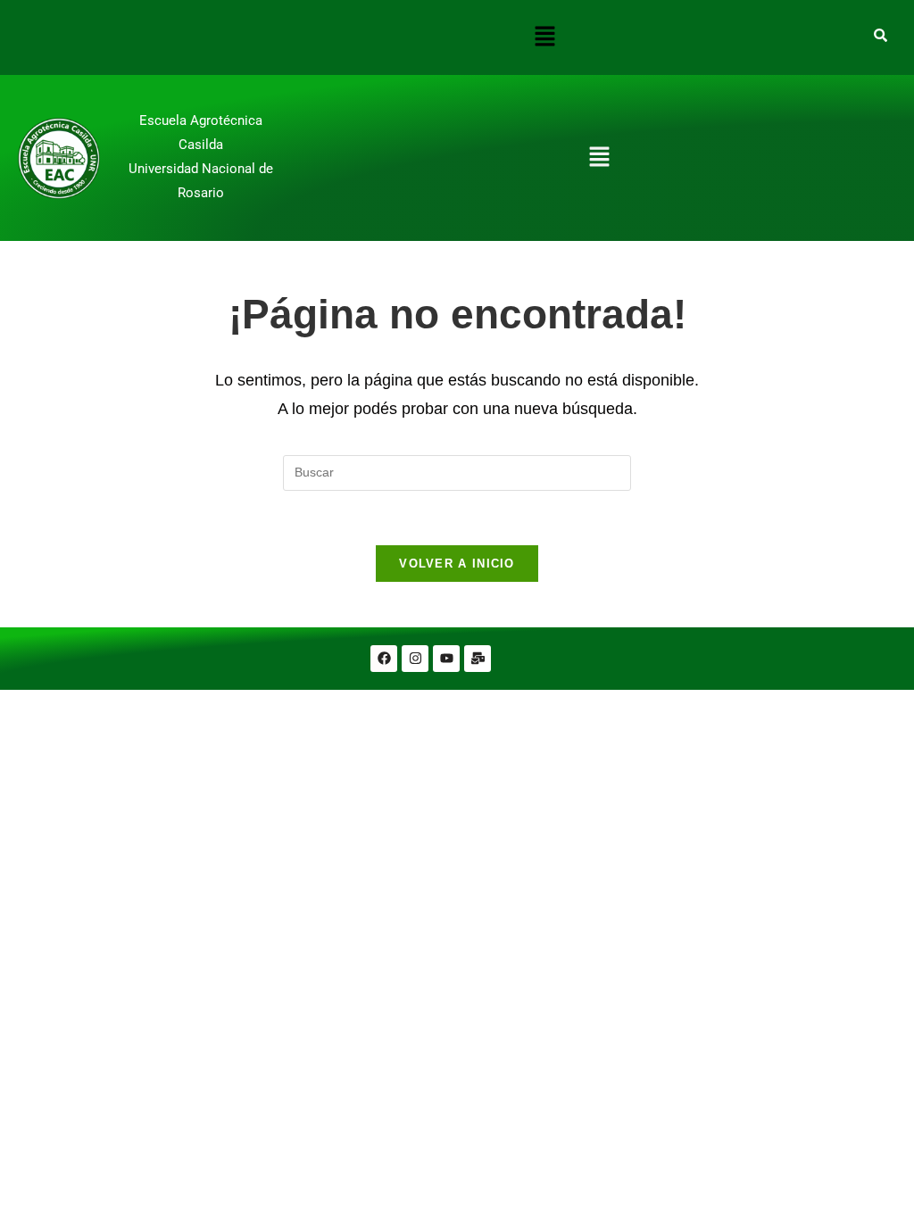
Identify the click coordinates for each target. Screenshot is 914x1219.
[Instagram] (415, 658)
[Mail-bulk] (477, 658)
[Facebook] (383, 658)
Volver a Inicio (457, 563)
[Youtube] (446, 658)
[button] (545, 37)
